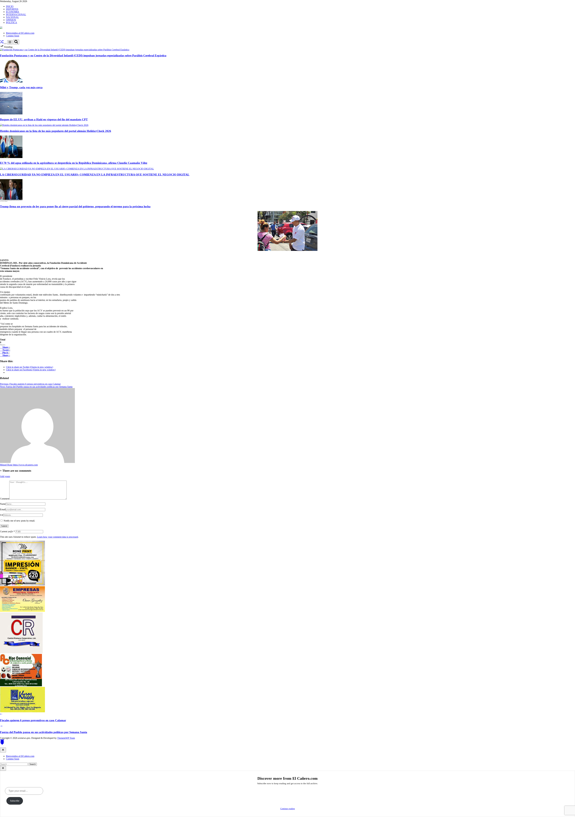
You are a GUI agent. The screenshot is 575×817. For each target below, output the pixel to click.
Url (1, 515)
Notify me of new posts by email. (19, 520)
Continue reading (287, 809)
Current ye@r (7, 531)
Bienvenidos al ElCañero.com (20, 33)
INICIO (9, 6)
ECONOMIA (12, 11)
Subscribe (14, 800)
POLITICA (11, 22)
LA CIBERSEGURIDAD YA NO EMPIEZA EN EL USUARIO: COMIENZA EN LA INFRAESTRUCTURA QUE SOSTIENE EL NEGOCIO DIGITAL (94, 174)
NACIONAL (12, 17)
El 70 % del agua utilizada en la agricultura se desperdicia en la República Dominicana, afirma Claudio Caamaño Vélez (73, 162)
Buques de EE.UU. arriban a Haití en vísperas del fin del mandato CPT (44, 119)
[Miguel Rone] (37, 462)
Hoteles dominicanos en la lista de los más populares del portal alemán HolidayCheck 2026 (55, 131)
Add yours (5, 476)
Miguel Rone (6, 465)
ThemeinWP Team (66, 738)
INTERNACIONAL (16, 14)
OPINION (11, 20)
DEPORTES (12, 9)
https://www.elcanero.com (25, 465)
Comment (4, 498)
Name (3, 504)
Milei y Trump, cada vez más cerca (21, 87)
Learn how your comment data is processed (57, 537)
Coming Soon (12, 35)
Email (3, 509)
